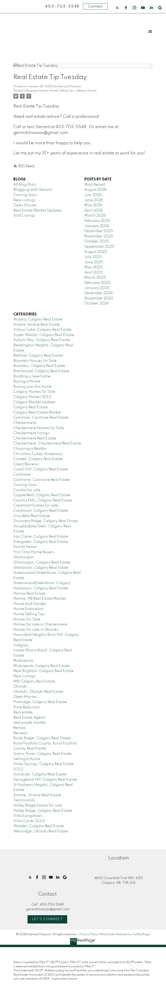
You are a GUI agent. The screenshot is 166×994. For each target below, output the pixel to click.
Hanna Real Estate (29, 593)
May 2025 (93, 267)
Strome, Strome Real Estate (37, 795)
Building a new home (32, 376)
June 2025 (93, 262)
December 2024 (98, 293)
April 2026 (93, 210)
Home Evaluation (28, 609)
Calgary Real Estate (30, 407)
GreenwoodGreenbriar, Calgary (42, 583)
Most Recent (94, 184)
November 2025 (98, 236)
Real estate (23, 712)
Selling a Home (86, 90)
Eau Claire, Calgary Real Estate (40, 536)
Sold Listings (24, 215)
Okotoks (20, 686)
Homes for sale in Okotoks (35, 630)
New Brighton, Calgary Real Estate (43, 671)
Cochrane (22, 474)
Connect (95, 6)
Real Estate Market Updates (37, 210)
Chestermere (24, 423)
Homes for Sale (26, 619)
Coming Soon (25, 195)
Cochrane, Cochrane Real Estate (41, 480)
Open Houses (25, 205)
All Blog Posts (24, 184)
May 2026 (93, 205)
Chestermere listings (31, 433)
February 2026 (97, 221)
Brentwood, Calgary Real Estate (41, 371)
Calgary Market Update (34, 402)
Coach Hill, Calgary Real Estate (40, 469)
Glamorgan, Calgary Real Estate (41, 562)
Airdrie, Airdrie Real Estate (36, 324)
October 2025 (96, 241)
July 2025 (93, 257)
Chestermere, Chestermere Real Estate (47, 443)
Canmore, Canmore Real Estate (41, 417)
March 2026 (95, 215)
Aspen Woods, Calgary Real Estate (43, 335)
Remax (19, 728)
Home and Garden (30, 604)
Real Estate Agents (29, 717)
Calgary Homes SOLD (32, 397)
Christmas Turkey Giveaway (38, 454)
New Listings (24, 200)
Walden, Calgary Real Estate (38, 826)
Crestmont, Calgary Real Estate (40, 511)
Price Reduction (26, 707)
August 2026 (95, 190)
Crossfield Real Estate (31, 516)
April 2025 (93, 272)
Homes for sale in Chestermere (40, 624)
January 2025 (96, 288)
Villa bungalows (27, 816)
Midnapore (23, 660)
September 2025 (99, 246)
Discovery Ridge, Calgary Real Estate (45, 521)
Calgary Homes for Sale (34, 392)
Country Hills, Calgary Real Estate (42, 500)
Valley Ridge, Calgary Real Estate (42, 811)
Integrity (20, 645)
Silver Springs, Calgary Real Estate (43, 764)
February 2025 (97, 283)
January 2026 (96, 226)
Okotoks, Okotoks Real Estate (38, 692)
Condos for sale (26, 490)
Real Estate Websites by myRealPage (125, 934)
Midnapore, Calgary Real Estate (41, 666)
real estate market (29, 722)
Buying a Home (37, 90)
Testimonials (24, 800)
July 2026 (93, 195)
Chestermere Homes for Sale (38, 428)
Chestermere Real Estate (34, 438)
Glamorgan (23, 557)
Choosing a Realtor (30, 449)
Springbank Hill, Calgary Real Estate (45, 779)
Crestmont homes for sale (35, 505)
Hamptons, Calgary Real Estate (40, 588)
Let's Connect (47, 919)
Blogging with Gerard (32, 190)
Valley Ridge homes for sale (37, 805)
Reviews (20, 733)
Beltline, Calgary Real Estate (38, 355)
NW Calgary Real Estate (34, 681)
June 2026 (93, 200)
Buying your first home (32, 387)
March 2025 (95, 277)
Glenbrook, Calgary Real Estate (40, 568)
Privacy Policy (88, 934)
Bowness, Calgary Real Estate (39, 366)
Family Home (25, 547)
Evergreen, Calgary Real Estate (40, 542)
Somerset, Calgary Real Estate (39, 774)
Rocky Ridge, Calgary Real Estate (42, 738)
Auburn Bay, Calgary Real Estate (41, 340)
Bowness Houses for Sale (35, 361)
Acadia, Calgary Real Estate (38, 319)
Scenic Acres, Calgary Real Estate (42, 754)
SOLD (18, 769)
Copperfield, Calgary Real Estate (41, 495)
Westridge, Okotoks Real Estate (40, 831)
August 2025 (95, 252)
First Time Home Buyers (33, 552)
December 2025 (98, 231)
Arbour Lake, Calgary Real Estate (42, 330)
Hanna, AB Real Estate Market (39, 598)
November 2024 (98, 298)
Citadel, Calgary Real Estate (38, 459)
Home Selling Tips (61, 90)
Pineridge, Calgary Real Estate (40, 702)
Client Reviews (26, 464)
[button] (117, 7)
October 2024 (96, 303)
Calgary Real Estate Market (37, 412)
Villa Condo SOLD (29, 821)
